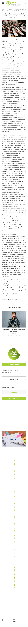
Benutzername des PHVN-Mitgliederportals (10, 371)
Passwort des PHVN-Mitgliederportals (14, 380)
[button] (3, 323)
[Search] (25, 3)
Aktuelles (10, 9)
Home (3, 9)
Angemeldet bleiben (9, 387)
